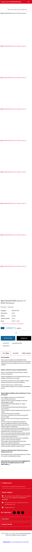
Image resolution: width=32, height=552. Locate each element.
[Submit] (30, 487)
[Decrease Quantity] (2, 333)
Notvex (14, 316)
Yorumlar (15, 353)
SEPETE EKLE (8, 338)
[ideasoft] (6, 542)
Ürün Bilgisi (5, 353)
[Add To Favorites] (16, 343)
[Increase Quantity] (29, 333)
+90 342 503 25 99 (10, 502)
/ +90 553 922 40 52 (22, 502)
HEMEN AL (24, 338)
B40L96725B (15, 311)
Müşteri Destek (11, 2)
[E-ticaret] (16, 542)
